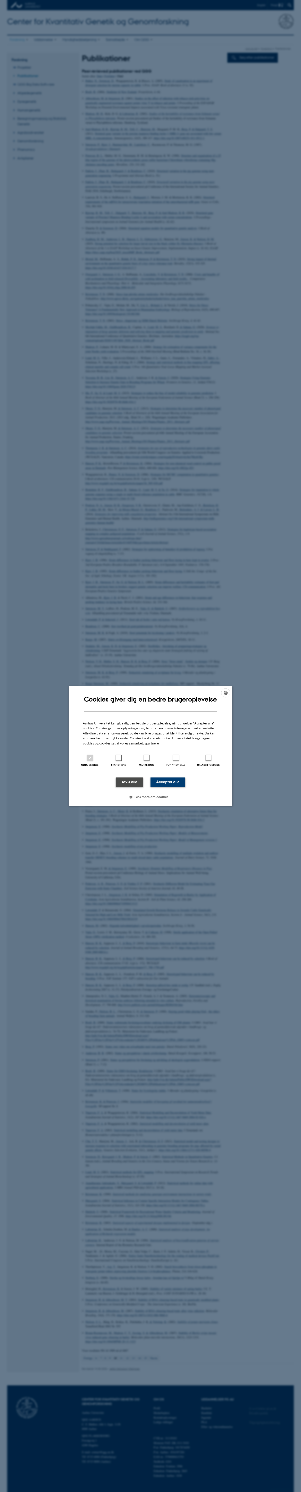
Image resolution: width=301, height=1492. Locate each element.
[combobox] (226, 693)
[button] (150, 797)
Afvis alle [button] (129, 782)
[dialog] (150, 746)
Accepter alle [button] (167, 782)
